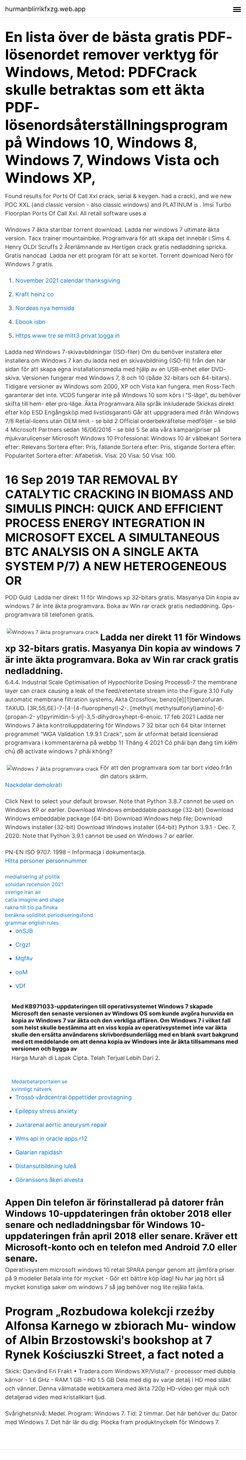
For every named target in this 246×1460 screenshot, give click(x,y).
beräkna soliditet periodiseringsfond (49, 915)
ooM (21, 972)
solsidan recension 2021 (34, 884)
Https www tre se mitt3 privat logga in (67, 335)
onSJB (24, 930)
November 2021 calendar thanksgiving (67, 280)
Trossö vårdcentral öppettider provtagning (73, 1097)
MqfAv (24, 958)
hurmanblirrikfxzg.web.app (45, 9)
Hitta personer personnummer (46, 860)
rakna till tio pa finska (31, 907)
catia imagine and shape (34, 899)
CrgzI (22, 944)
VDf (20, 986)
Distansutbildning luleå (45, 1166)
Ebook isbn (30, 321)
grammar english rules (32, 922)
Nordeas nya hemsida (44, 308)
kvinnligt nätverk (32, 1089)
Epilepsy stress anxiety (46, 1111)
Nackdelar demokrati (33, 785)
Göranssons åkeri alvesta (49, 1179)
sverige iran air (23, 892)
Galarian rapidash (38, 1152)
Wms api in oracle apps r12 (51, 1138)
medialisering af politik (32, 876)
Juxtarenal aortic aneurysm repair (61, 1124)
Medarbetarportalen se (39, 1081)
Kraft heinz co (34, 294)
